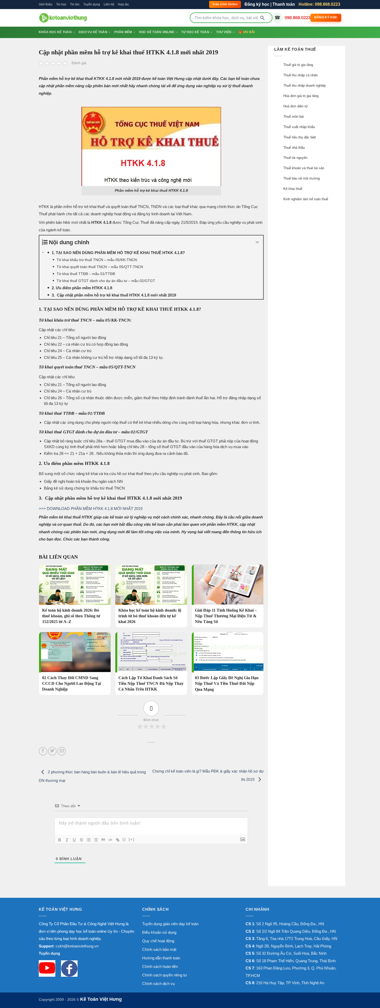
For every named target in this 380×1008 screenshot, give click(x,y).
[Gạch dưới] (74, 840)
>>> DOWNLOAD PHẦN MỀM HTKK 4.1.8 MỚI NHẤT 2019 (90, 508)
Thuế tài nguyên (295, 158)
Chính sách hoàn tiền (160, 966)
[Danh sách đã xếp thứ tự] (88, 840)
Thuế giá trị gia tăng (298, 65)
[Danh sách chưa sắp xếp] (96, 840)
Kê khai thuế (292, 189)
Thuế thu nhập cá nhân (300, 75)
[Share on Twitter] (52, 751)
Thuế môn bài (293, 116)
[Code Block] (110, 840)
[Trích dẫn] (103, 840)
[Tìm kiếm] (262, 18)
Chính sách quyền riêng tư (164, 975)
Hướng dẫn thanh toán (161, 958)
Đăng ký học (257, 4)
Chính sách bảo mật (159, 949)
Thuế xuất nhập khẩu (299, 127)
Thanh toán (283, 4)
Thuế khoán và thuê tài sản (303, 168)
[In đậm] (59, 840)
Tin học (61, 4)
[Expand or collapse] (257, 242)
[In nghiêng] (67, 840)
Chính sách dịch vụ (158, 983)
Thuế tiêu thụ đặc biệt (299, 137)
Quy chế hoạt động (158, 941)
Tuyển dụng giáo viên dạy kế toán (170, 924)
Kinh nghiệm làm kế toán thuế (305, 199)
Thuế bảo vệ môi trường (301, 178)
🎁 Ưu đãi (247, 32)
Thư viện (223, 32)
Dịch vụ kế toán (93, 32)
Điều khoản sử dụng (159, 932)
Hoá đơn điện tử (295, 106)
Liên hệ (109, 4)
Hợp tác (123, 4)
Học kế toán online (156, 32)
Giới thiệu (45, 4)
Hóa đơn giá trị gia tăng (300, 96)
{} (124, 839)
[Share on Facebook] (43, 751)
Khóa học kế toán (55, 32)
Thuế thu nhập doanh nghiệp (304, 85)
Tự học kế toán (195, 32)
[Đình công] (81, 840)
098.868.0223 (297, 17)
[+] (131, 839)
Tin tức (75, 4)
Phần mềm (123, 32)
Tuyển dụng (91, 4)
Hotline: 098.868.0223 (319, 4)
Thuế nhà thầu (294, 148)
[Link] (117, 840)
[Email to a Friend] (61, 751)
